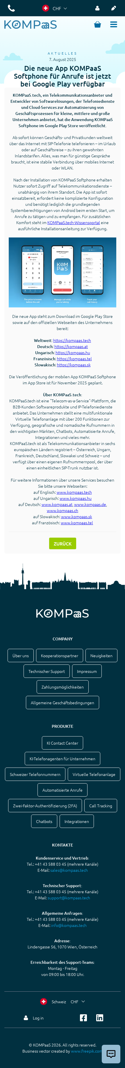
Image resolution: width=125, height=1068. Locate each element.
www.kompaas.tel (77, 522)
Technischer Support (46, 671)
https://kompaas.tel (74, 358)
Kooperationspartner (59, 655)
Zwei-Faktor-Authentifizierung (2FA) (45, 805)
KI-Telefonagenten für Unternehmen (62, 758)
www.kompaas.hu (76, 498)
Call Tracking (100, 805)
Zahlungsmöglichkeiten (63, 687)
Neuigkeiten (101, 655)
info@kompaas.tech (69, 925)
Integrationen (77, 821)
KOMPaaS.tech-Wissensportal (73, 222)
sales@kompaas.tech (69, 870)
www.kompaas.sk (76, 516)
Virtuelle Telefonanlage (94, 774)
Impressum (87, 671)
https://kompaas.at (71, 346)
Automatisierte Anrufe (62, 790)
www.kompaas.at (57, 504)
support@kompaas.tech (69, 897)
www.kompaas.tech (74, 492)
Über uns (20, 655)
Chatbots (44, 821)
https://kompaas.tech (72, 340)
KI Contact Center (62, 743)
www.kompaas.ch (62, 510)
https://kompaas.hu (73, 352)
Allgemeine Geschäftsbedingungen (62, 702)
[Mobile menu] (114, 24)
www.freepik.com (87, 1051)
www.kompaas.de (90, 504)
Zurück (63, 543)
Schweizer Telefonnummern (35, 774)
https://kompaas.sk (74, 365)
